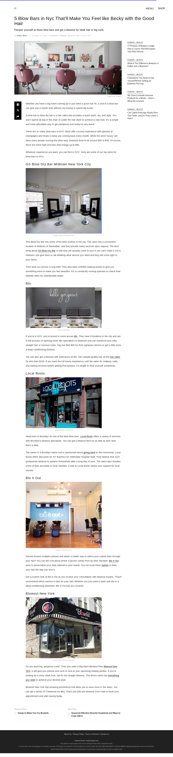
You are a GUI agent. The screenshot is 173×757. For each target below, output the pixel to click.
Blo (76, 336)
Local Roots (86, 436)
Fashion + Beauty (58, 36)
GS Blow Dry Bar (47, 250)
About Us (67, 734)
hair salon (115, 357)
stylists (105, 565)
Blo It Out (114, 561)
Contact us (104, 734)
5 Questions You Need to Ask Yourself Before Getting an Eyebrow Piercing (140, 81)
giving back (89, 452)
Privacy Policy (78, 734)
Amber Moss (22, 36)
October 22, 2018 (39, 36)
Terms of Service (92, 734)
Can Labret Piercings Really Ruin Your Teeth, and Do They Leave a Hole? (142, 115)
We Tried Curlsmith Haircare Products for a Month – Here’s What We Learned (140, 98)
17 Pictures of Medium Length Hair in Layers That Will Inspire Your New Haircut (141, 49)
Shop (161, 8)
